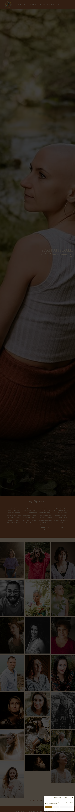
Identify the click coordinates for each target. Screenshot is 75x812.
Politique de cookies (54, 809)
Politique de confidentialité (62, 809)
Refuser (56, 806)
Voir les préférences (67, 806)
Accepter (48, 806)
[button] (72, 797)
